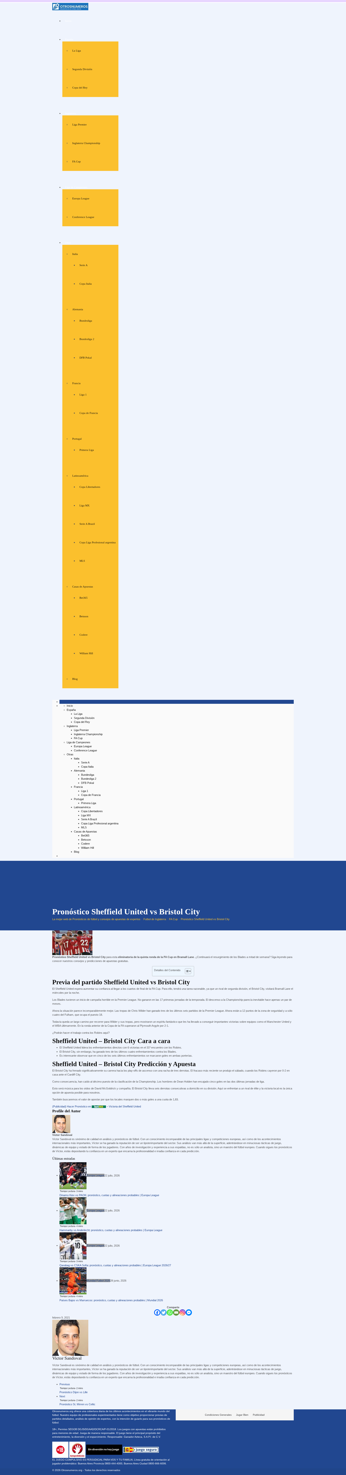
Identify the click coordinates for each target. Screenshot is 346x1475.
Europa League (80, 198)
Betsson (83, 616)
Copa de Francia (88, 413)
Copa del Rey (80, 87)
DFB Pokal (85, 357)
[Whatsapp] (170, 1312)
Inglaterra (70, 113)
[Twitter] (163, 1312)
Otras (68, 242)
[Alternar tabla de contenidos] (186, 971)
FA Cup (76, 161)
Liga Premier (79, 124)
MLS (82, 560)
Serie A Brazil (87, 523)
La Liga (76, 50)
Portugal (77, 438)
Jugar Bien (242, 1414)
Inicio (68, 20)
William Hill (86, 653)
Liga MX (84, 505)
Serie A (83, 265)
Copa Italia (85, 283)
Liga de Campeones (76, 187)
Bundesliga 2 (86, 339)
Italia (75, 254)
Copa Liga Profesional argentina (97, 542)
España (69, 39)
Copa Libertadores (89, 486)
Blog (75, 678)
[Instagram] (182, 1312)
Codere (83, 634)
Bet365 (83, 597)
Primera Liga (86, 450)
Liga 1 (83, 394)
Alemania (77, 309)
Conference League (83, 217)
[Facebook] (157, 1312)
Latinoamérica (80, 475)
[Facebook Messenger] (189, 1312)
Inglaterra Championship (86, 143)
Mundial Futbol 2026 (98, 1280)
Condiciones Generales (218, 1414)
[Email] (176, 1312)
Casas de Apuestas (82, 586)
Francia (76, 383)
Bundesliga (85, 320)
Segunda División (82, 69)
